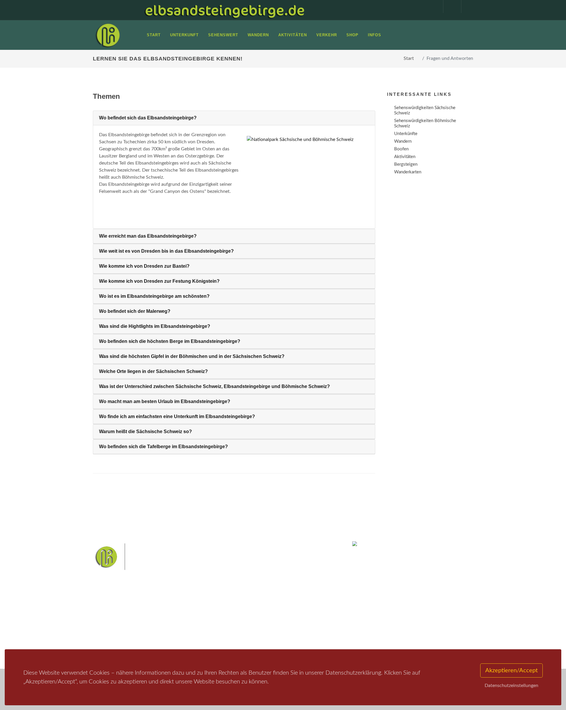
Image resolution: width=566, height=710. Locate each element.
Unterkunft (110, 633)
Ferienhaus (175, 633)
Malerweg (248, 612)
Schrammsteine (327, 612)
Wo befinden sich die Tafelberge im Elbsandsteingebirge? (163, 446)
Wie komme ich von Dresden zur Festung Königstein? (159, 281)
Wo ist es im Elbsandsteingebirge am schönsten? (154, 296)
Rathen (303, 621)
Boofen (300, 630)
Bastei (230, 612)
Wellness (281, 630)
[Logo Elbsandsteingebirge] (107, 35)
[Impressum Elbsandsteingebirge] (431, 6)
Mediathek (110, 626)
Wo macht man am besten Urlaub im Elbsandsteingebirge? (164, 401)
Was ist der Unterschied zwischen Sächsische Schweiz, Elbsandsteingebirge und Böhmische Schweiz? (214, 386)
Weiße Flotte (235, 621)
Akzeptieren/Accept (511, 670)
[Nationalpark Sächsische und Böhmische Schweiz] (306, 139)
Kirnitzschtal (258, 630)
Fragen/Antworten (117, 610)
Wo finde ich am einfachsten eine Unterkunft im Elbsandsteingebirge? (177, 416)
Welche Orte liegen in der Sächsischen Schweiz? (153, 371)
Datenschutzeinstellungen (511, 685)
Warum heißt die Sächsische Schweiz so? (145, 431)
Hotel (170, 610)
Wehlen (285, 621)
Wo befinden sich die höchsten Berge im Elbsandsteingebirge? (169, 341)
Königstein (234, 630)
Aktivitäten (110, 641)
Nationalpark (273, 612)
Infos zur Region (115, 618)
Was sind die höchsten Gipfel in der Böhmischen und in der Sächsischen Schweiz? (191, 356)
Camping (173, 641)
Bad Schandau (262, 621)
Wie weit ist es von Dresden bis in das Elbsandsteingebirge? (166, 251)
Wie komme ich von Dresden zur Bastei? (144, 266)
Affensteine (299, 612)
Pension (172, 618)
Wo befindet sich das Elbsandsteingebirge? (148, 117)
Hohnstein (323, 621)
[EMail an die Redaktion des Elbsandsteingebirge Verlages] (467, 6)
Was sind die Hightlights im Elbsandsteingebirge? (154, 326)
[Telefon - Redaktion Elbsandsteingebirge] (449, 6)
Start (409, 58)
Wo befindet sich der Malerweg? (134, 311)
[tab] (234, 118)
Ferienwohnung (180, 626)
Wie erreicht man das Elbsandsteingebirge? (148, 236)
